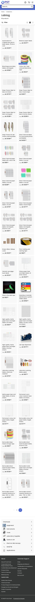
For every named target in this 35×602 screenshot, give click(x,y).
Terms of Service (6, 572)
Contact (20, 573)
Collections (9, 11)
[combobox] (17, 6)
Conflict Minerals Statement (9, 568)
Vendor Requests (22, 568)
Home (2, 11)
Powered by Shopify (18, 598)
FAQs (19, 562)
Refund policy (5, 574)
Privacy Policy (5, 570)
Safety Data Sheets (6, 580)
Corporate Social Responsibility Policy (7, 565)
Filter (6, 22)
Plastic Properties (6, 589)
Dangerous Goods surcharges (9, 587)
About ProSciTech (6, 562)
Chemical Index (5, 582)
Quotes (20, 571)
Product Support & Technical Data (10, 585)
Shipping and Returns (23, 564)
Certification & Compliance (25, 566)
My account (21, 575)
